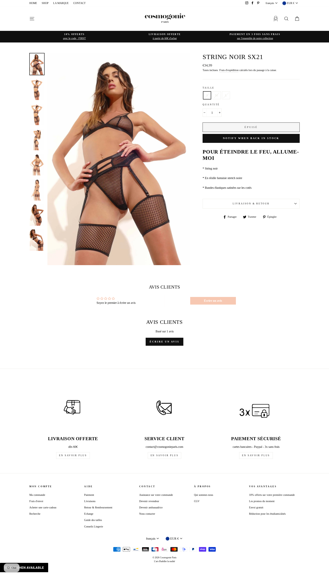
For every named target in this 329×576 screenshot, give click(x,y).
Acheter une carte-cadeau (42, 507)
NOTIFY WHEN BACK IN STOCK (251, 138)
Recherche (34, 513)
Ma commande (37, 495)
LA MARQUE (61, 3)
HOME (33, 3)
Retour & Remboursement (98, 507)
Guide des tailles (93, 520)
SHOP (45, 3)
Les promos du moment (262, 501)
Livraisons (89, 501)
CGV (197, 501)
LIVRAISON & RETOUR (251, 203)
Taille (208, 87)
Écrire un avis (164, 341)
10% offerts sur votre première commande (272, 495)
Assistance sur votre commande (156, 495)
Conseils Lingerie (93, 526)
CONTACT (79, 3)
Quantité (211, 104)
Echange (88, 513)
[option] (74, 36)
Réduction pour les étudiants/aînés (267, 513)
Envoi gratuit (256, 507)
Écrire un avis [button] (213, 300)
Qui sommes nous (203, 495)
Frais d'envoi (36, 501)
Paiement (89, 495)
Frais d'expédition (229, 70)
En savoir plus (73, 455)
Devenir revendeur (149, 501)
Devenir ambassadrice (151, 507)
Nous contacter (147, 513)
